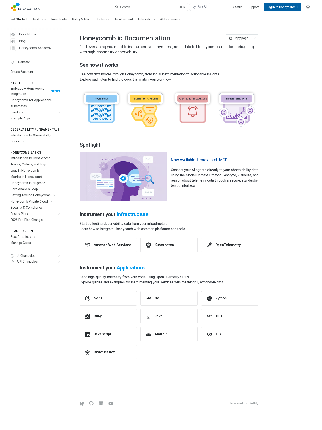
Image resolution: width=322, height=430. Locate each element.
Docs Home (27, 34)
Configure (102, 19)
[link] (108, 245)
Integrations (146, 19)
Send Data (39, 19)
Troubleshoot (124, 19)
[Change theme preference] (307, 6)
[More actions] (254, 38)
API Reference (170, 19)
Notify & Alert (81, 19)
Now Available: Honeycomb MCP (199, 159)
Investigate (59, 19)
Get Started (19, 19)
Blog (22, 41)
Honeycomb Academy (35, 48)
